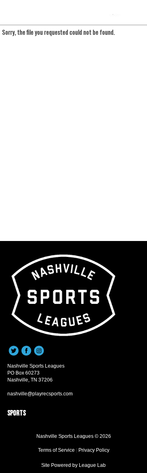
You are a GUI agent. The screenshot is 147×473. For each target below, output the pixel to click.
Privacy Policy (93, 450)
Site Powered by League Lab (73, 465)
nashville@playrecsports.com (40, 394)
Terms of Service (56, 450)
